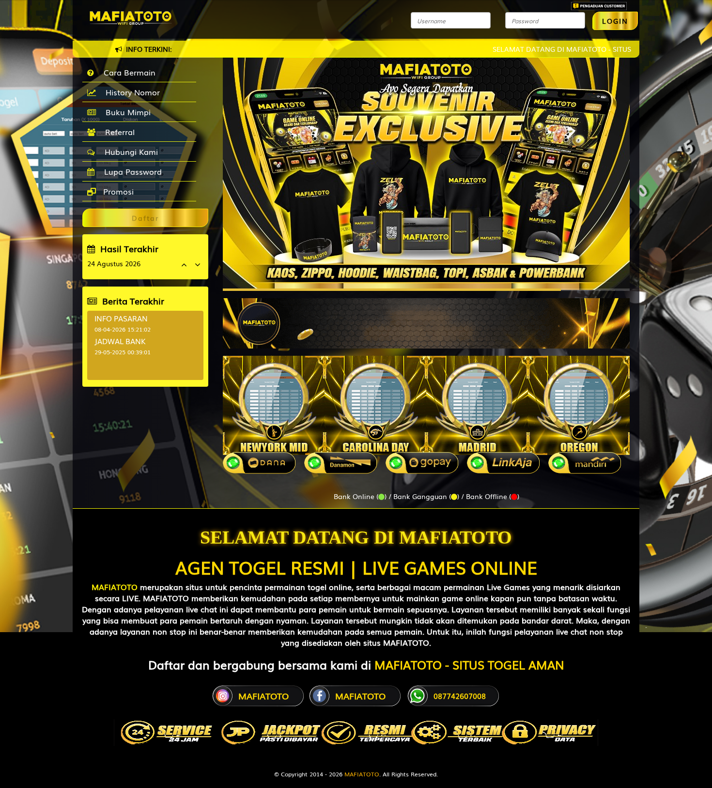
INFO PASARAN (121, 318)
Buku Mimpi (126, 112)
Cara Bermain (127, 72)
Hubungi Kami (129, 151)
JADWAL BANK (120, 340)
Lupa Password (130, 171)
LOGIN (615, 21)
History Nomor (130, 92)
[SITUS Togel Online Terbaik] (426, 318)
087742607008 (459, 695)
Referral (117, 131)
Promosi (117, 191)
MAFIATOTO (115, 586)
